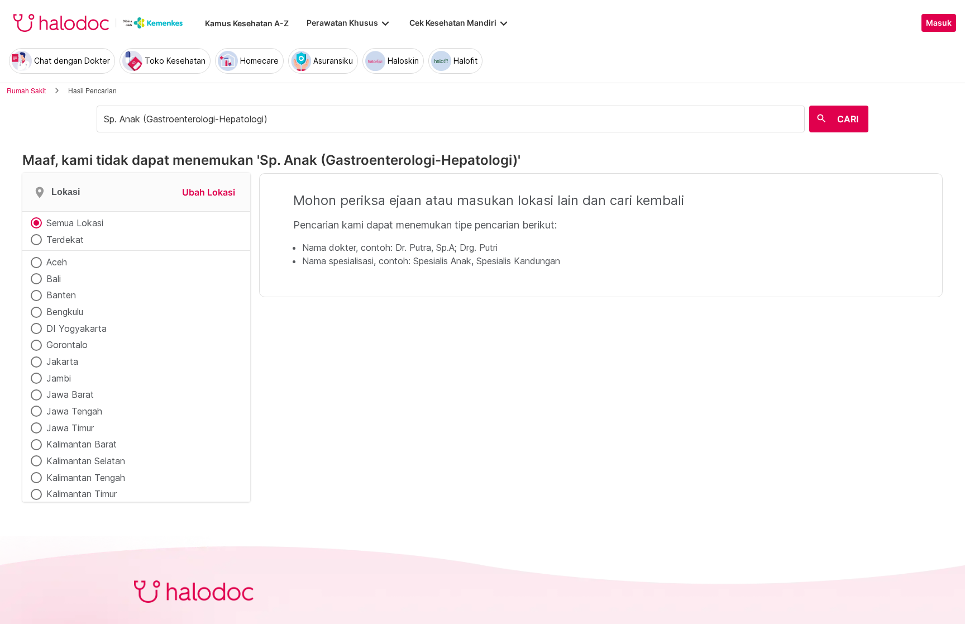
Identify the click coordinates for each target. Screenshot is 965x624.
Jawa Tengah (74, 411)
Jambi (58, 378)
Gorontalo (67, 345)
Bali (53, 279)
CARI (847, 119)
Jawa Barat (70, 394)
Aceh (56, 262)
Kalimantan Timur (81, 494)
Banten (61, 295)
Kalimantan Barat (81, 444)
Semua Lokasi (74, 223)
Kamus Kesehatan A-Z (247, 23)
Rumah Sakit (26, 90)
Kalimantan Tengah (85, 478)
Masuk (939, 22)
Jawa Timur (70, 428)
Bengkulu (64, 312)
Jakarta (62, 361)
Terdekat (65, 240)
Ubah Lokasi (208, 192)
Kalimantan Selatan (85, 461)
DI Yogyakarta (76, 328)
